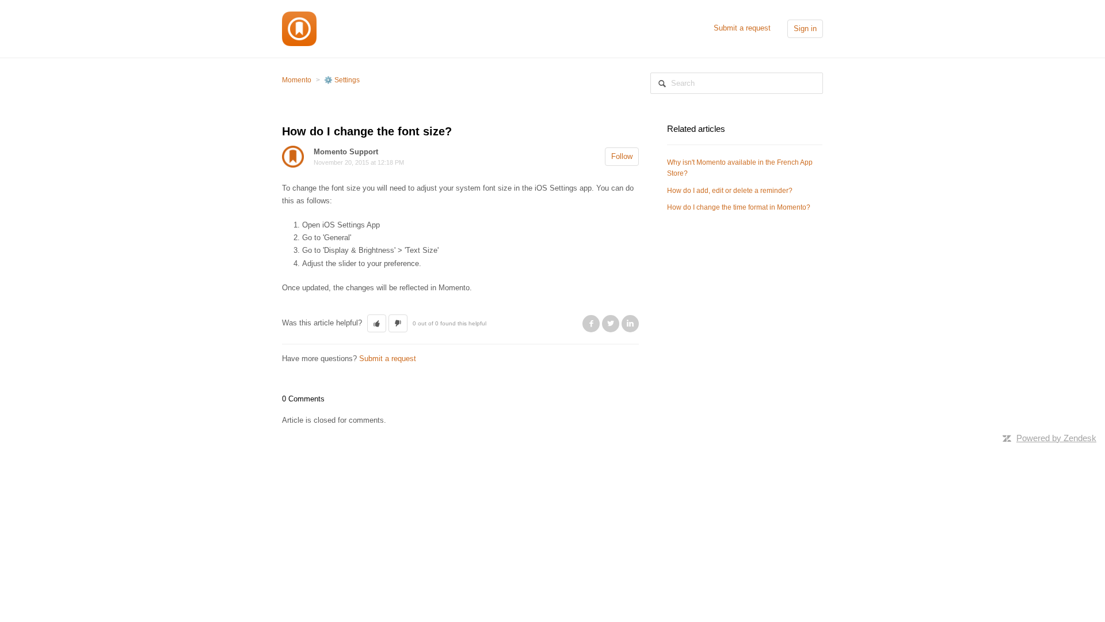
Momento (296, 80)
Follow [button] (621, 156)
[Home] (299, 28)
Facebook (591, 323)
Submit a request (742, 28)
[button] (376, 323)
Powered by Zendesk (1056, 438)
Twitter (610, 323)
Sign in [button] (805, 28)
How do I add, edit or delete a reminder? (729, 191)
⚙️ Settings (342, 80)
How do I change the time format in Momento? (738, 207)
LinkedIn (630, 323)
